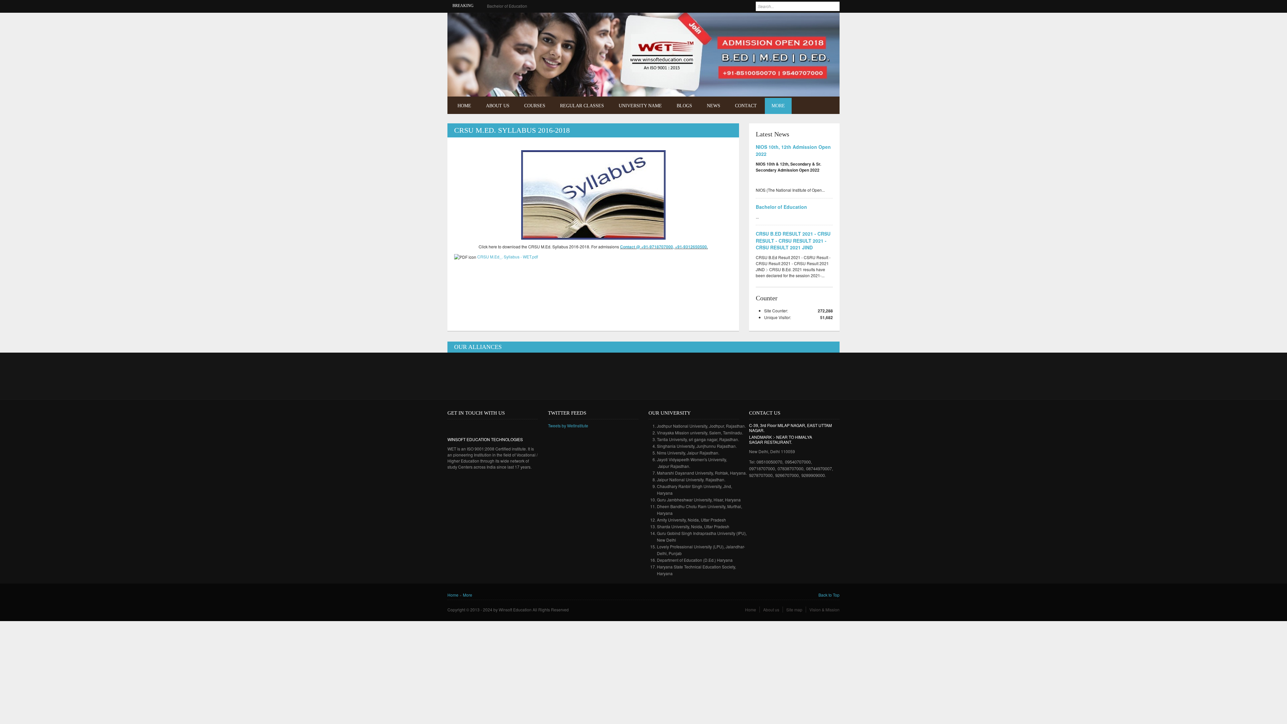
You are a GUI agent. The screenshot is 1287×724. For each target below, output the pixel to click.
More (778, 105)
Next (828, 81)
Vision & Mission (824, 609)
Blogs (684, 105)
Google (472, 427)
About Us (497, 105)
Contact (746, 105)
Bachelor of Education (507, 6)
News (713, 105)
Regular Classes (582, 105)
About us (771, 609)
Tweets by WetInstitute (568, 425)
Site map (794, 609)
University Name (640, 105)
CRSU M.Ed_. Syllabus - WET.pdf (507, 256)
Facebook (818, 22)
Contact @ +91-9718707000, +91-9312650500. (664, 247)
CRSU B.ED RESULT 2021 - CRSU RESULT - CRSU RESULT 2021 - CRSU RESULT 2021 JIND (793, 240)
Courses (534, 105)
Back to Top (829, 595)
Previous (818, 81)
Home (464, 105)
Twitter (829, 22)
